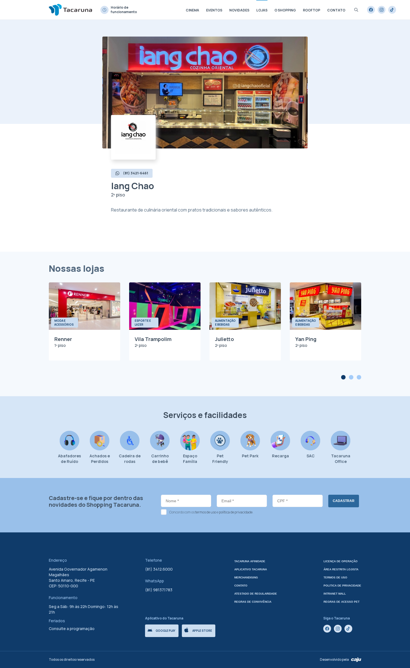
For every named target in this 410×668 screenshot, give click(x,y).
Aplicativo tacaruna (250, 569)
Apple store (202, 631)
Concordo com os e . (211, 512)
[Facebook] (371, 10)
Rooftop (311, 10)
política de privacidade (235, 512)
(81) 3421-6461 (135, 173)
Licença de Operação (341, 561)
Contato (336, 10)
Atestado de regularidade (255, 593)
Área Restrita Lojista (341, 569)
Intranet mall (335, 593)
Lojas (261, 10)
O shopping (285, 10)
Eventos (214, 10)
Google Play (165, 631)
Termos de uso (335, 577)
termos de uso (205, 512)
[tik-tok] (392, 10)
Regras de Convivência (252, 601)
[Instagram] (381, 10)
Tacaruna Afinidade (249, 561)
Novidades (239, 10)
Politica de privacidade (342, 585)
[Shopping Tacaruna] (70, 9)
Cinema (192, 10)
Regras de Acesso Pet (342, 601)
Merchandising (246, 577)
